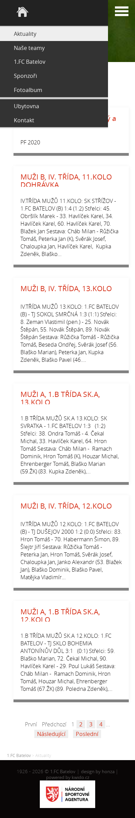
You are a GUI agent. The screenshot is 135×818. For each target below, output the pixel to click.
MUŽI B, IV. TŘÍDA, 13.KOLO (66, 288)
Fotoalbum (28, 90)
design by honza (98, 771)
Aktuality (25, 34)
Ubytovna (26, 106)
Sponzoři (25, 76)
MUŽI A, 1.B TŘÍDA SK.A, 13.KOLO (60, 398)
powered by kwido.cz (67, 777)
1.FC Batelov (19, 755)
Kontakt (24, 120)
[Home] (54, 13)
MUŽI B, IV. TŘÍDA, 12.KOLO (66, 506)
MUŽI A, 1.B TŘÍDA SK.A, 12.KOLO (60, 615)
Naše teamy (29, 48)
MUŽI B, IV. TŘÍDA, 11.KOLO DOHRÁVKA (66, 181)
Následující (51, 734)
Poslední (87, 734)
